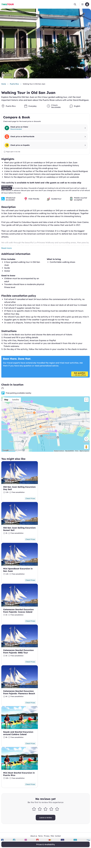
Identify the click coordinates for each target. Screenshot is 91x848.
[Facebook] (2, 840)
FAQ (52, 836)
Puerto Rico (14, 84)
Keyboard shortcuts (59, 451)
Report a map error (84, 451)
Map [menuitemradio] (6, 399)
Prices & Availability (45, 844)
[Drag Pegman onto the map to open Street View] (86, 447)
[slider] (45, 809)
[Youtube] (37, 840)
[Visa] (62, 840)
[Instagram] (26, 840)
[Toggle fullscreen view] (86, 399)
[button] (84, 4)
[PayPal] (88, 840)
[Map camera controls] (86, 439)
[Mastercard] (49, 840)
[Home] (7, 4)
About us (33, 836)
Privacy (46, 836)
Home (3, 84)
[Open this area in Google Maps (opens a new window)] (5, 450)
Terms (76, 451)
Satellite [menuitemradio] (15, 399)
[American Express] (75, 840)
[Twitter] (14, 840)
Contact (58, 836)
